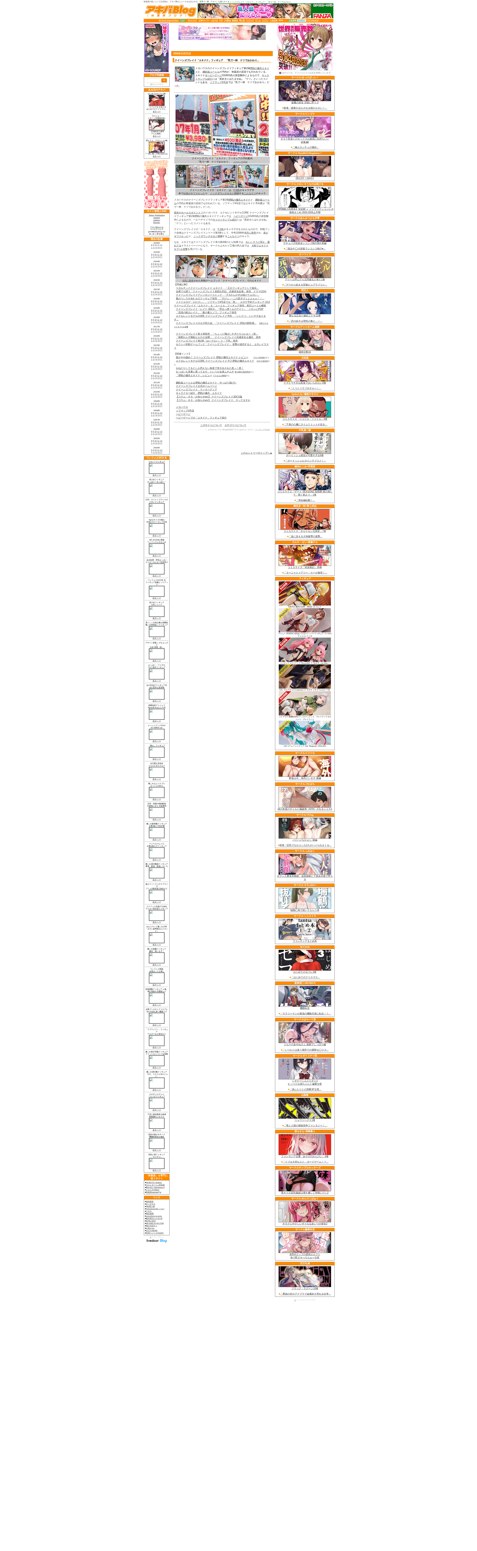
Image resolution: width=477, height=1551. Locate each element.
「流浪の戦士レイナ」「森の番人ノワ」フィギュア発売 (206, 312)
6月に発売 (250, 232)
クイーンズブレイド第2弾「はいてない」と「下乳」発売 (207, 340)
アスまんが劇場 (219, 376)
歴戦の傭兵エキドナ (239, 199)
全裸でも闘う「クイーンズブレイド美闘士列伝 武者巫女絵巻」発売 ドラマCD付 (221, 291)
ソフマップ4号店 (219, 82)
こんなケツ (250, 193)
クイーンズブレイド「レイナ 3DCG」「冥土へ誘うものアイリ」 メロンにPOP (219, 309)
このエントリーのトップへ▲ (256, 452)
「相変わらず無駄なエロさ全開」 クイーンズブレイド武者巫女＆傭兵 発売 (218, 337)
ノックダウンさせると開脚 (224, 193)
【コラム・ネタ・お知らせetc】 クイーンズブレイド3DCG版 (209, 396)
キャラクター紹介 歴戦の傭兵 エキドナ (199, 393)
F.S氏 (236, 190)
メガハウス (182, 407)
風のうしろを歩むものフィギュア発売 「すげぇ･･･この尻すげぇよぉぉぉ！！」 (220, 298)
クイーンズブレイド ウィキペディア (196, 389)
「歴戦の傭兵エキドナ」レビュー (194, 375)
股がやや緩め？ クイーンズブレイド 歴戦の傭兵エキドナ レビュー (212, 357)
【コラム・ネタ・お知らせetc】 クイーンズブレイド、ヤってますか (213, 400)
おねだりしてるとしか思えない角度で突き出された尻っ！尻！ (210, 368)
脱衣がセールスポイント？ (188, 212)
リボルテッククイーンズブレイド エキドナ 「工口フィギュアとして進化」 (217, 288)
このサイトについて (211, 425)
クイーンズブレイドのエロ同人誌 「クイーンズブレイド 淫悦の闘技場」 (216, 323)
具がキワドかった (195, 193)
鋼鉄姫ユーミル (211, 71)
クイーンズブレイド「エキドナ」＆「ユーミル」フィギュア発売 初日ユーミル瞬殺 (220, 305)
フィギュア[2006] (262, 430)
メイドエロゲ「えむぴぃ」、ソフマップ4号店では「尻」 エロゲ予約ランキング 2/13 (223, 302)
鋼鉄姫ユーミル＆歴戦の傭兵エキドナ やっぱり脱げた (206, 382)
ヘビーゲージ (214, 75)
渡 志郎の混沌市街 (242, 372)
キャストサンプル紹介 (225, 219)
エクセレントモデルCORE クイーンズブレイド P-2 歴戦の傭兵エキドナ (215, 360)
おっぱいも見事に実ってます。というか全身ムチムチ (205, 371)
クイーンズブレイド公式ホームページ (196, 386)
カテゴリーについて (235, 425)
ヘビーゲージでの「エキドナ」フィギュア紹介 (201, 417)
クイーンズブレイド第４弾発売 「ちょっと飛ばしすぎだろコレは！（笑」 (217, 333)
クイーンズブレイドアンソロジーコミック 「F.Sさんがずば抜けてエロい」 (218, 295)
